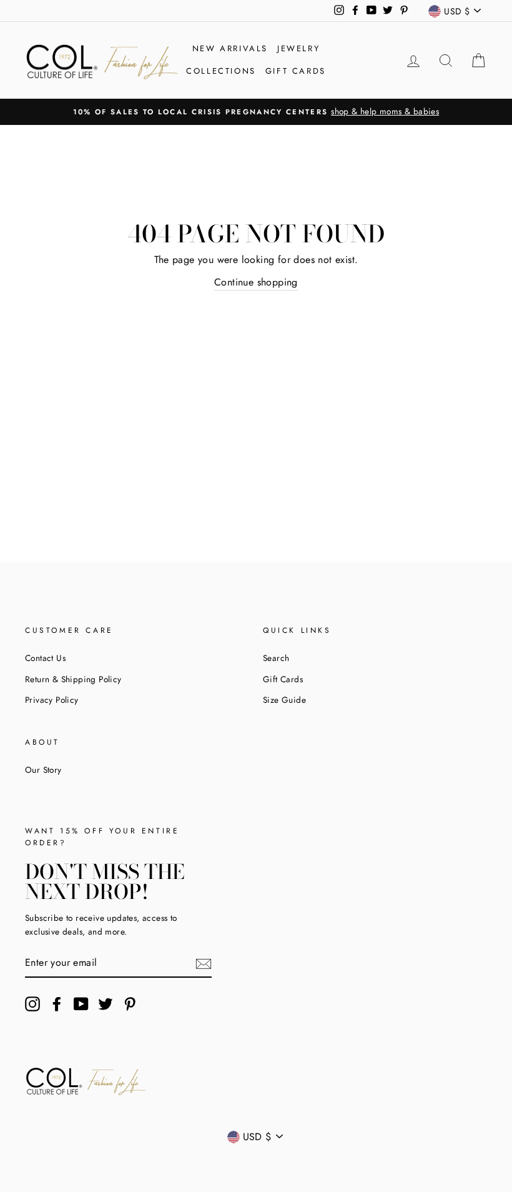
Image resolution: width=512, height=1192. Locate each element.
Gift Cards (295, 71)
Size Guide (284, 699)
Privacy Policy (52, 699)
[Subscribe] (203, 963)
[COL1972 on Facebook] (56, 1003)
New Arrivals (230, 48)
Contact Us (45, 658)
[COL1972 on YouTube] (81, 1003)
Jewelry (298, 48)
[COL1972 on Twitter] (105, 1003)
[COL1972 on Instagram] (32, 1003)
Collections (221, 71)
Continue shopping (256, 282)
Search (276, 658)
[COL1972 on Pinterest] (129, 1003)
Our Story (43, 769)
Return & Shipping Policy (73, 679)
